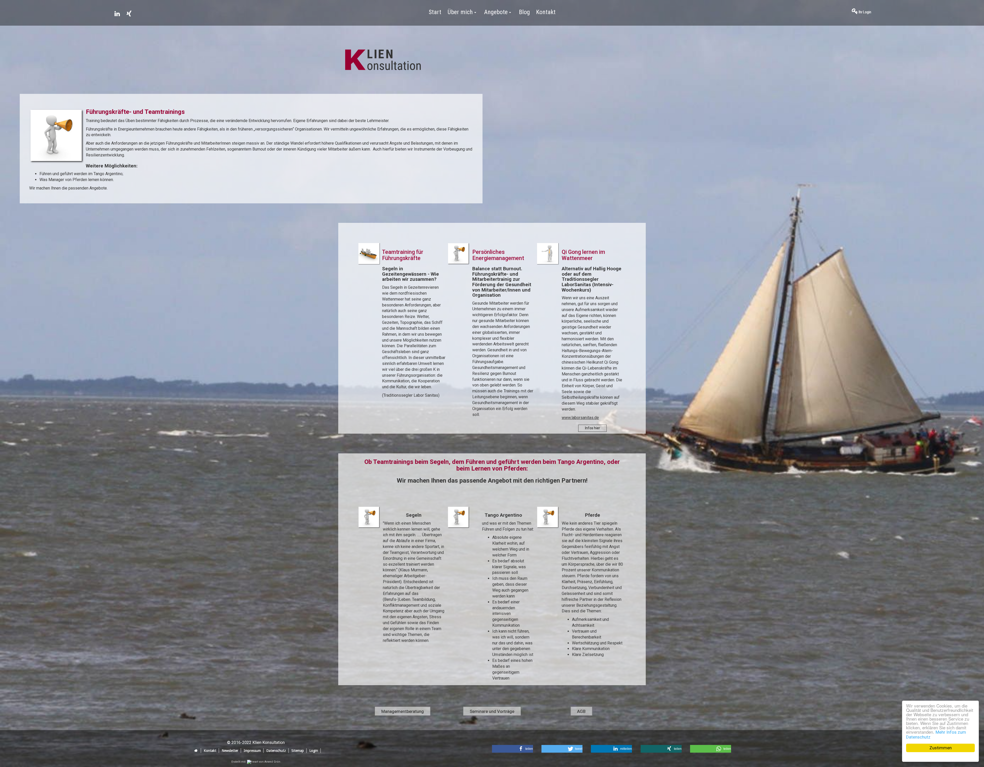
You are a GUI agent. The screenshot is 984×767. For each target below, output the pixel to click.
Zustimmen (940, 747)
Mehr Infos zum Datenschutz (936, 735)
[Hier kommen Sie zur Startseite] (383, 63)
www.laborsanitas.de (580, 417)
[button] (512, 749)
